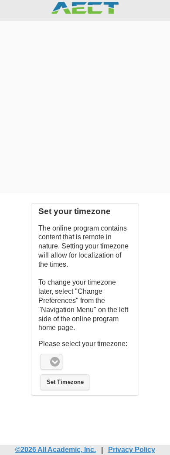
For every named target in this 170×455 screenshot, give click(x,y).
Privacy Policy (131, 449)
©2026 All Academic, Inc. (55, 449)
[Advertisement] (85, 105)
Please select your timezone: (82, 343)
